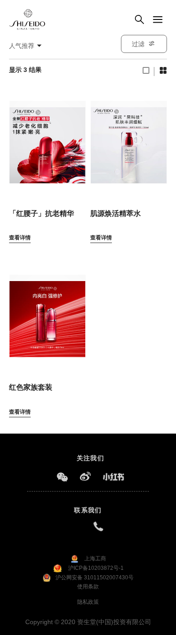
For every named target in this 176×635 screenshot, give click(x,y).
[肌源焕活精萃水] (128, 137)
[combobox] (30, 46)
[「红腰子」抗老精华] (47, 137)
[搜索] (139, 20)
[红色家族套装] (47, 311)
